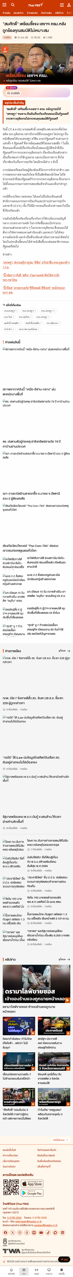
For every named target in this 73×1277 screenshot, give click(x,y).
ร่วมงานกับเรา (9, 1166)
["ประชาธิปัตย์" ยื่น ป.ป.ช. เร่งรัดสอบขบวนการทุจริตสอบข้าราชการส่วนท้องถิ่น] (14, 883)
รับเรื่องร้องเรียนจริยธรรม (49, 1161)
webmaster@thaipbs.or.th (28, 1221)
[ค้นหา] (12, 5)
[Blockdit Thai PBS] (55, 1232)
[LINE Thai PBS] (34, 1232)
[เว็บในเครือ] (4, 5)
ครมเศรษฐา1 (9, 311)
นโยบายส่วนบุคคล (11, 1161)
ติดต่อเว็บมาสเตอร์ (46, 1155)
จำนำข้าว (8, 329)
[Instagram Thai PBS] (19, 1232)
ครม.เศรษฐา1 (28, 311)
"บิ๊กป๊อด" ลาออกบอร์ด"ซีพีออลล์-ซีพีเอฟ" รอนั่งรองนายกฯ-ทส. (34, 290)
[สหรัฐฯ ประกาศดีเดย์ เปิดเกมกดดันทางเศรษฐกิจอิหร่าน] (54, 1026)
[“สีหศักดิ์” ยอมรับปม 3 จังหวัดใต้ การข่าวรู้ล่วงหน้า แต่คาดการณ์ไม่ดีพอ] (19, 1097)
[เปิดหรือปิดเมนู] (62, 5)
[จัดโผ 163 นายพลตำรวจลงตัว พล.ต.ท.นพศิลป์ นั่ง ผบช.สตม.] (14, 903)
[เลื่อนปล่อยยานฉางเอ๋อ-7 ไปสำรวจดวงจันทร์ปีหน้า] (19, 1061)
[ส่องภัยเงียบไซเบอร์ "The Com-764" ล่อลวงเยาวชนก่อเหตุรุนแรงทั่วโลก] (36, 523)
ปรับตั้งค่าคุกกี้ (43, 1166)
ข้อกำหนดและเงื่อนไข (46, 1150)
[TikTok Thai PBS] (48, 1232)
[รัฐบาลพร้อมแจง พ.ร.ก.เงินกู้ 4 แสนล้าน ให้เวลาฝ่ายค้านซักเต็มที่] (36, 794)
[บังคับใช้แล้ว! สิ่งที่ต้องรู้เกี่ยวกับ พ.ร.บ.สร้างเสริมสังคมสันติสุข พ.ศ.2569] (14, 862)
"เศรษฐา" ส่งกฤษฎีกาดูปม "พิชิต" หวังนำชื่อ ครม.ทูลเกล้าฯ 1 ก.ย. (36, 265)
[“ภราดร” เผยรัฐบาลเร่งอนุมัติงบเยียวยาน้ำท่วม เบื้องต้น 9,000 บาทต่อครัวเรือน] (14, 936)
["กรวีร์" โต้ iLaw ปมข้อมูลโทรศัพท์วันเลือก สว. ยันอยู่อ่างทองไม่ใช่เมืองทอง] (36, 734)
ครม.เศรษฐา (41, 317)
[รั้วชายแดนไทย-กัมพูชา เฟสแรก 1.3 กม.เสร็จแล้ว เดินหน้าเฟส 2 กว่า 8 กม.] (14, 919)
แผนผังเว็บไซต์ (9, 1150)
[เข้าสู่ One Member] (69, 5)
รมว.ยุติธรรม (52, 323)
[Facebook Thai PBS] (5, 1232)
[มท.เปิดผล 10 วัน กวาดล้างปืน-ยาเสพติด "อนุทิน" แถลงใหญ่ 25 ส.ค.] (14, 597)
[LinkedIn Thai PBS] (62, 1232)
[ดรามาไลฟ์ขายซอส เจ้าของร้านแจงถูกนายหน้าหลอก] (36, 984)
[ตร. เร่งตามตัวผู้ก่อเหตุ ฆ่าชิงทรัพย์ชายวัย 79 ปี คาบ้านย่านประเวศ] (36, 418)
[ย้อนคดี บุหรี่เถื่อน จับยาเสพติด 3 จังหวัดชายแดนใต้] (54, 1061)
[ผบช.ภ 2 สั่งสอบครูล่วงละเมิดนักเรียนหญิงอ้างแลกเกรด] (14, 580)
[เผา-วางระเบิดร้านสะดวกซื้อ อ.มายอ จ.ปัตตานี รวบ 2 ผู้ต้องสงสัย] (36, 470)
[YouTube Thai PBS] (41, 1232)
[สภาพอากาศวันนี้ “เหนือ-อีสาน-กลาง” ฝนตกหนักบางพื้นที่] (36, 366)
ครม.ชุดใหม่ (24, 317)
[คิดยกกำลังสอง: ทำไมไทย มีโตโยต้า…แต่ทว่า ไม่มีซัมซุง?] (19, 1026)
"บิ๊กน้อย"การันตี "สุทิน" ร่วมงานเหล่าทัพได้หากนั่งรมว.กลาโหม (31, 277)
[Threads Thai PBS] (27, 1232)
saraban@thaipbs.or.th (46, 1225)
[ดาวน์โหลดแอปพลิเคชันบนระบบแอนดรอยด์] (32, 1192)
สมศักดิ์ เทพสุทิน (11, 323)
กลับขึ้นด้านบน (59, 1140)
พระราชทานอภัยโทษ (28, 329)
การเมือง (7, 37)
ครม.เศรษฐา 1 (47, 311)
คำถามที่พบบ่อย (10, 1155)
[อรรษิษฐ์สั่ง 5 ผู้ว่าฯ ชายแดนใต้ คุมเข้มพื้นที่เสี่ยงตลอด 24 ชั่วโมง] (14, 613)
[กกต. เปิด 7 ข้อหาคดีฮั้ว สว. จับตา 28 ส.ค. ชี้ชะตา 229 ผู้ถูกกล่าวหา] (36, 675)
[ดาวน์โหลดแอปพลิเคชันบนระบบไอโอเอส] (32, 1183)
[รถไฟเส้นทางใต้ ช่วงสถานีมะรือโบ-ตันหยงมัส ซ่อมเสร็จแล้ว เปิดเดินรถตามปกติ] (14, 563)
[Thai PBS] (36, 5)
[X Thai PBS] (12, 1232)
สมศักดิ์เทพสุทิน (33, 323)
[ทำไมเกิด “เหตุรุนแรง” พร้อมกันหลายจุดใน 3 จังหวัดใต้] (54, 1097)
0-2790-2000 (14, 1217)
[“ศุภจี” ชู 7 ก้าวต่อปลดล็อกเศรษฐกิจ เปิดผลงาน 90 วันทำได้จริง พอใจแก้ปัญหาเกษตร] (14, 630)
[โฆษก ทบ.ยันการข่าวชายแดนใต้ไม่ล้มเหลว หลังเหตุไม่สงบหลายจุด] (14, 846)
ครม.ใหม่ (8, 317)
